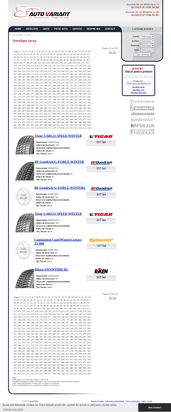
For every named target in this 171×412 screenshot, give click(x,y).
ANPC (143, 401)
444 (45, 117)
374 (54, 105)
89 (75, 60)
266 (54, 88)
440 (28, 117)
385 (23, 108)
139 (49, 68)
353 (41, 102)
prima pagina (17, 35)
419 (15, 114)
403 (23, 111)
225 (32, 83)
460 (36, 119)
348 (19, 102)
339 (58, 100)
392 (54, 108)
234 (71, 83)
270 (71, 88)
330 (19, 100)
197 (67, 77)
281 (41, 91)
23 (86, 51)
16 (62, 51)
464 (54, 119)
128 (80, 66)
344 (80, 100)
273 (84, 88)
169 (23, 74)
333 (32, 100)
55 (38, 57)
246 (45, 85)
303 (58, 94)
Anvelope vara (138, 90)
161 (67, 71)
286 (62, 91)
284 (54, 91)
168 (19, 74)
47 (88, 54)
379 (75, 105)
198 (71, 77)
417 (84, 111)
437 (15, 117)
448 (62, 117)
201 (84, 77)
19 (72, 51)
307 (75, 94)
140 (54, 68)
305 (67, 94)
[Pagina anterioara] (111, 54)
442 (36, 117)
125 (67, 66)
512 (28, 128)
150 (19, 71)
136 (36, 68)
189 (32, 77)
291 (84, 91)
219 (84, 80)
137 (41, 68)
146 (80, 68)
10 (42, 51)
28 (25, 54)
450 (71, 117)
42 (71, 54)
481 (49, 122)
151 (23, 71)
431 (67, 114)
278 (28, 91)
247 (49, 85)
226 (36, 83)
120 (45, 66)
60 (55, 57)
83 (55, 60)
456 (19, 119)
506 (80, 125)
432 (71, 114)
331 (23, 100)
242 (28, 85)
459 (32, 119)
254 (80, 85)
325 (75, 97)
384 (19, 108)
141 (58, 68)
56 (41, 57)
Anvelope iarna (138, 87)
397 (75, 108)
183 (84, 74)
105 (56, 63)
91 (81, 60)
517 (49, 128)
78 (38, 60)
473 (15, 122)
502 (62, 125)
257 (15, 88)
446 (54, 117)
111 (82, 63)
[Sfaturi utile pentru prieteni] (138, 72)
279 (32, 91)
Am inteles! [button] (154, 407)
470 (80, 119)
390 (45, 108)
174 (45, 74)
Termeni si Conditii (97, 401)
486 (71, 122)
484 (62, 122)
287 (67, 91)
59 (51, 57)
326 (80, 97)
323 (67, 97)
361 (75, 102)
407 (41, 111)
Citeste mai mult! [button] (13, 409)
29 (28, 54)
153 (32, 71)
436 (88, 114)
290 (80, 91)
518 (54, 128)
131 (15, 68)
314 (28, 97)
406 (36, 111)
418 (88, 111)
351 (32, 102)
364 (88, 102)
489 (84, 122)
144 (71, 68)
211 (49, 80)
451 (75, 117)
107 (65, 63)
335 (41, 100)
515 (41, 128)
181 (75, 74)
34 (45, 54)
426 (45, 114)
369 (32, 105)
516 (45, 128)
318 (45, 97)
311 (15, 97)
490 (88, 122)
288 (71, 91)
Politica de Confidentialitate (114, 401)
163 (75, 71)
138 (45, 68)
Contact (149, 401)
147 (84, 68)
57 (45, 57)
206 (28, 80)
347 (15, 102)
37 (55, 54)
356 (54, 102)
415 (75, 111)
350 (28, 102)
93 (88, 60)
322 (62, 97)
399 (84, 108)
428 (54, 114)
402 (19, 111)
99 (31, 63)
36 (51, 54)
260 (28, 88)
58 (48, 57)
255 (84, 85)
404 (28, 111)
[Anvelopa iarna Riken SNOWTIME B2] (24, 287)
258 (19, 88)
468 (71, 119)
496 (36, 125)
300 (45, 94)
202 (88, 77)
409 (49, 111)
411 (58, 111)
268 (62, 88)
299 (41, 94)
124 (62, 66)
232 (62, 83)
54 (35, 57)
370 (36, 105)
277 (23, 91)
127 (75, 66)
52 (28, 57)
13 (52, 51)
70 (88, 57)
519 (58, 128)
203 (15, 80)
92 (85, 60)
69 (85, 57)
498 (45, 125)
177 (58, 74)
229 (49, 83)
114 (19, 66)
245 (41, 85)
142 (62, 68)
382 (88, 105)
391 (49, 108)
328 (88, 97)
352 (36, 102)
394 (62, 108)
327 (84, 97)
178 (62, 74)
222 (19, 83)
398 (80, 108)
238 (88, 83)
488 (80, 122)
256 (88, 85)
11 (46, 51)
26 (18, 54)
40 (65, 54)
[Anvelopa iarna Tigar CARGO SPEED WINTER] (24, 153)
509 (15, 128)
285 (58, 91)
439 (23, 117)
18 (69, 51)
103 (48, 63)
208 (36, 80)
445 (49, 117)
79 (41, 60)
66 (75, 57)
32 (38, 54)
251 (67, 85)
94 (15, 63)
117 (32, 66)
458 (28, 119)
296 (28, 94)
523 (75, 128)
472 (88, 119)
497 (41, 125)
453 (84, 117)
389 (41, 108)
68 (81, 57)
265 (49, 88)
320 (54, 97)
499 (49, 125)
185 (15, 77)
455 (15, 119)
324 (71, 97)
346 (88, 100)
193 (49, 77)
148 (88, 68)
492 (19, 125)
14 (56, 51)
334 (36, 100)
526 (88, 128)
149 (15, 71)
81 (48, 60)
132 (19, 68)
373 (49, 105)
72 (18, 60)
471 (84, 119)
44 (78, 54)
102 (43, 63)
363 (84, 102)
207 (32, 80)
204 (19, 80)
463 (49, 119)
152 (28, 71)
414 (71, 111)
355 (49, 102)
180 (71, 74)
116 (28, 66)
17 (66, 51)
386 (28, 108)
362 (80, 102)
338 (54, 100)
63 (65, 57)
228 (45, 83)
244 (36, 85)
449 (67, 117)
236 (80, 83)
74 (25, 60)
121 (49, 66)
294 (19, 94)
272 (80, 88)
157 (49, 71)
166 (88, 71)
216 (71, 80)
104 (52, 63)
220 (88, 80)
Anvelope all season (138, 93)
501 (58, 125)
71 (15, 60)
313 (23, 97)
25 (15, 54)
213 (58, 80)
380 (80, 105)
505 (75, 125)
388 (36, 108)
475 (23, 122)
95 (18, 63)
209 (41, 80)
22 (82, 51)
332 (28, 100)
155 (41, 71)
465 (58, 119)
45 (81, 54)
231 (58, 83)
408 (45, 111)
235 (75, 83)
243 (32, 85)
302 (54, 94)
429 (58, 114)
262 (36, 88)
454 (88, 117)
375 (58, 105)
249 (58, 85)
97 (25, 63)
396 (71, 108)
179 (67, 74)
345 (84, 100)
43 (75, 54)
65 (71, 57)
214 (62, 80)
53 (31, 57)
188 (28, 77)
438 (19, 117)
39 (61, 54)
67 (78, 57)
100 (35, 63)
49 (18, 57)
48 (15, 57)
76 (31, 60)
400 (88, 108)
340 (62, 100)
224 (28, 83)
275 (15, 91)
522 (71, 128)
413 (67, 111)
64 (68, 57)
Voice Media (34, 401)
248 (54, 85)
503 (67, 125)
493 (23, 125)
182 (80, 74)
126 (71, 66)
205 (23, 80)
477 (32, 122)
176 (54, 74)
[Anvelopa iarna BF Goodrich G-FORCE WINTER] (24, 179)
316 (36, 97)
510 (19, 128)
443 (41, 117)
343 (75, 100)
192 (45, 77)
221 (15, 83)
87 (68, 60)
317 (41, 97)
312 (19, 97)
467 (67, 119)
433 (75, 114)
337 (49, 100)
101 (39, 63)
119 (41, 66)
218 (80, 80)
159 (58, 71)
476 (28, 122)
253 (75, 85)
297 (32, 94)
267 (58, 88)
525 (84, 128)
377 (67, 105)
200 (80, 77)
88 (71, 60)
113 (15, 66)
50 (21, 57)
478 (36, 122)
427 (49, 114)
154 (36, 71)
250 (62, 85)
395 (67, 108)
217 (75, 80)
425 (41, 114)
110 (78, 63)
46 (85, 54)
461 (41, 119)
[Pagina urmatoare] (114, 54)
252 (71, 85)
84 (58, 60)
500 (54, 125)
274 (88, 88)
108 (69, 63)
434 (80, 114)
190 (36, 77)
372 (45, 105)
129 (84, 66)
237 (84, 83)
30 (31, 54)
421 (23, 114)
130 (88, 66)
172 (36, 74)
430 (62, 114)
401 (15, 111)
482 (54, 122)
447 (58, 117)
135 (32, 68)
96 (21, 63)
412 (62, 111)
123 (58, 66)
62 (61, 57)
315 (32, 97)
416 (80, 111)
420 (19, 114)
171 (32, 74)
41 (68, 54)
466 (62, 119)
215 (67, 80)
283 (49, 91)
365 (15, 105)
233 (67, 83)
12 (49, 51)
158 (54, 71)
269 (67, 88)
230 (54, 83)
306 (71, 94)
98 (28, 63)
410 (54, 111)
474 (19, 122)
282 (45, 91)
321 (58, 97)
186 (19, 77)
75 (28, 60)
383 (15, 108)
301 (49, 94)
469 (75, 119)
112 (87, 63)
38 (58, 54)
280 (36, 91)
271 (75, 88)
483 (58, 122)
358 (62, 102)
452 (80, 117)
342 (71, 100)
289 (75, 91)
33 (41, 54)
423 (32, 114)
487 (75, 122)
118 (36, 66)
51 (25, 57)
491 (15, 125)
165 (84, 71)
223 (23, 83)
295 (23, 94)
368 (28, 105)
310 (88, 94)
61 (58, 57)
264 (45, 88)
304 (62, 94)
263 (41, 88)
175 (49, 74)
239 (15, 85)
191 (41, 77)
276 (19, 91)
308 (80, 94)
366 (19, 105)
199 (75, 77)
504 (71, 125)
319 (49, 97)
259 (23, 88)
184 (88, 74)
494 (28, 125)
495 (32, 125)
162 (71, 71)
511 (23, 128)
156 (45, 71)
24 (89, 51)
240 (19, 85)
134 (28, 68)
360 (71, 102)
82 (51, 60)
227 (41, 83)
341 (67, 100)
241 (23, 85)
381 (84, 105)
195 (58, 77)
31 (35, 54)
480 (45, 122)
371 (41, 105)
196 (62, 77)
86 (65, 60)
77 (35, 60)
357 (58, 102)
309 (84, 94)
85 (61, 60)
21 (79, 51)
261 (32, 88)
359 (67, 102)
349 (23, 102)
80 (45, 60)
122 (54, 66)
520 (62, 128)
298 (36, 94)
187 (23, 77)
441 (32, 117)
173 (41, 74)
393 (58, 108)
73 (21, 60)
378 (71, 105)
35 (48, 54)
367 (23, 105)
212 (54, 80)
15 (59, 51)
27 (21, 54)
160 (62, 71)
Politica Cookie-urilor (132, 401)
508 (88, 125)
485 (67, 122)
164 (80, 71)
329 (15, 100)
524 (80, 128)
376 (62, 105)
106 (61, 63)
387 (32, 108)
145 (75, 68)
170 (28, 74)
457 (23, 119)
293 (15, 94)
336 (45, 100)
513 (32, 128)
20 (76, 51)
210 (45, 80)
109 (74, 63)
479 (41, 122)
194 (54, 77)
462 (45, 119)
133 (23, 68)
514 (36, 128)
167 (15, 74)
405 (32, 111)
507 (84, 125)
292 (88, 91)
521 (67, 128)
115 (23, 66)
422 (28, 114)
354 (45, 102)
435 (84, 114)
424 (36, 114)
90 (78, 60)
